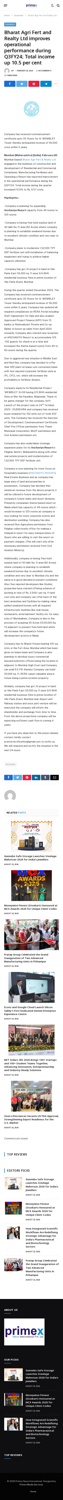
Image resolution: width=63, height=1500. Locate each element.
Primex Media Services (31, 1484)
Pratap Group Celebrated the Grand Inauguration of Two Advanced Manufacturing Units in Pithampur (26, 958)
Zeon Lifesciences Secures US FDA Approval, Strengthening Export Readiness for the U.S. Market (31, 1119)
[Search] (58, 5)
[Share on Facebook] (9, 84)
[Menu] (5, 6)
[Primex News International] (32, 5)
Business (10, 24)
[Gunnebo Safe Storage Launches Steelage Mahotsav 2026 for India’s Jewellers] (31, 836)
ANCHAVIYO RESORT (42, 473)
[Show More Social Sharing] (55, 84)
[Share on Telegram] (46, 84)
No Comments (44, 71)
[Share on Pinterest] (34, 84)
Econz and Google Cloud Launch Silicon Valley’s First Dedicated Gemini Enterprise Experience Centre (30, 1010)
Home (33, 1491)
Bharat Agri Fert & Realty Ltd (39, 159)
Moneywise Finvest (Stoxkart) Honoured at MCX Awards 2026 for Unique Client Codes (30, 907)
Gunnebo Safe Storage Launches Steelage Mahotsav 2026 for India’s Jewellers (30, 857)
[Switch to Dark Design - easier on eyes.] (52, 5)
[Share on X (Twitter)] (22, 84)
